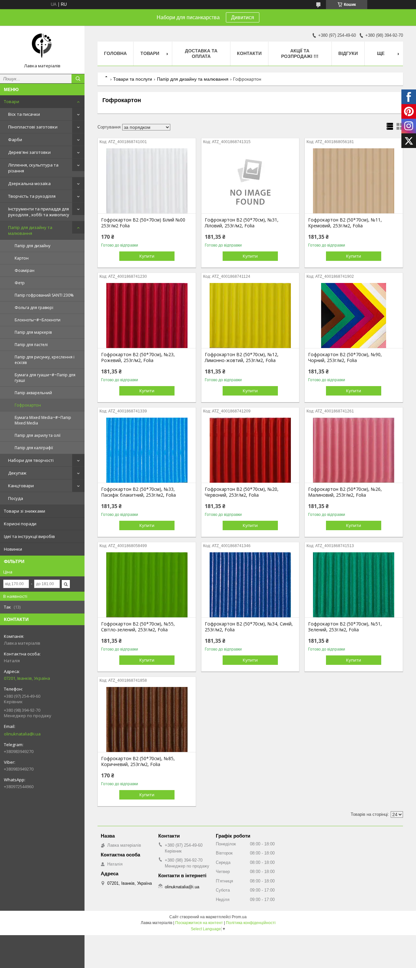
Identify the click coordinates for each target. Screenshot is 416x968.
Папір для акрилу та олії (37, 435)
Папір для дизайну (32, 246)
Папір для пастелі (31, 344)
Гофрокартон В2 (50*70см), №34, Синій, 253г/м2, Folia (249, 627)
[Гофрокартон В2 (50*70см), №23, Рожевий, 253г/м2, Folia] (147, 315)
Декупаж (17, 473)
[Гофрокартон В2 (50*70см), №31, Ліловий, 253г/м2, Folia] (250, 180)
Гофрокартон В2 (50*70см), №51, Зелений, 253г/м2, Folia (345, 627)
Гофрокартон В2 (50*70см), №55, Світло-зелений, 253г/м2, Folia (138, 627)
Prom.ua (239, 917)
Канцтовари (21, 486)
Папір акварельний (33, 393)
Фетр (20, 283)
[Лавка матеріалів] (42, 47)
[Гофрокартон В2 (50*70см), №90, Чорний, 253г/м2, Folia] (354, 315)
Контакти (249, 53)
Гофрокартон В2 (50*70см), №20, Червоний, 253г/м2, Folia (242, 492)
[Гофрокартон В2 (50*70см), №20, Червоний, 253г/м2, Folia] (250, 450)
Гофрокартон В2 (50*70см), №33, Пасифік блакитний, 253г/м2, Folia (138, 492)
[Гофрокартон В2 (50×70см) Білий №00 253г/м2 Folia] (147, 180)
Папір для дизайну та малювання (30, 230)
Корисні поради (20, 524)
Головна (115, 53)
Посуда (15, 498)
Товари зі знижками (24, 511)
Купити (146, 256)
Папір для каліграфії (34, 447)
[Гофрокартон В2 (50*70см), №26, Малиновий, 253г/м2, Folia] (354, 450)
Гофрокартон (28, 405)
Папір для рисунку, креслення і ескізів (44, 359)
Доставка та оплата (201, 53)
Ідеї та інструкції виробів (29, 536)
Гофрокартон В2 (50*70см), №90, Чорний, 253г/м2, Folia (345, 357)
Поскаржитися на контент (199, 923)
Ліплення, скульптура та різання (33, 168)
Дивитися (242, 17)
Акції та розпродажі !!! (299, 53)
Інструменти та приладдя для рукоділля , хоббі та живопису (38, 212)
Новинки (13, 549)
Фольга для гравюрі (34, 307)
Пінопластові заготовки (33, 127)
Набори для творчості (31, 460)
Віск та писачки (24, 114)
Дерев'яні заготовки (29, 152)
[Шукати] (78, 79)
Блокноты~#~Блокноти (37, 320)
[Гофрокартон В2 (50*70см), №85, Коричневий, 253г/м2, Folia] (147, 719)
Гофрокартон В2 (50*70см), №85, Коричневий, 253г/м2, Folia (138, 761)
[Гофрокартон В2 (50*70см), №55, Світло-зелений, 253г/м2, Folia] (147, 584)
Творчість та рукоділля (32, 196)
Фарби (15, 139)
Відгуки (348, 53)
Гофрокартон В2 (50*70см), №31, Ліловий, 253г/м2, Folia (242, 223)
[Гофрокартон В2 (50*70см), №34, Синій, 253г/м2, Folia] (250, 584)
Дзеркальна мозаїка (29, 183)
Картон (22, 258)
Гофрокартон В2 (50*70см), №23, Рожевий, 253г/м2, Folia (138, 357)
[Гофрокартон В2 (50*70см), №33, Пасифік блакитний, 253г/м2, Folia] (147, 450)
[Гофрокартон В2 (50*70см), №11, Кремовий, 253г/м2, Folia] (354, 180)
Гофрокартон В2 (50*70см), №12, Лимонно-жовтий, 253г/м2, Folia (242, 357)
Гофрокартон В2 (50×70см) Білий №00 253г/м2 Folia (143, 223)
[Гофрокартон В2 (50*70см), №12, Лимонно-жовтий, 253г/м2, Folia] (250, 315)
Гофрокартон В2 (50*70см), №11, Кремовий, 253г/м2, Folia (345, 223)
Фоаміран (24, 270)
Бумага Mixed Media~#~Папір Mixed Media (43, 420)
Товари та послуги (132, 79)
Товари (11, 101)
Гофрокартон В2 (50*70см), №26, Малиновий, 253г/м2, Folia (345, 492)
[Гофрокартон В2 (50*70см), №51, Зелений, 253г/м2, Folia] (354, 584)
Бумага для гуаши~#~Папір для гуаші (45, 377)
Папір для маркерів (33, 332)
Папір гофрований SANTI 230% (44, 295)
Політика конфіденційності (251, 923)
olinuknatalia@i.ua (22, 734)
